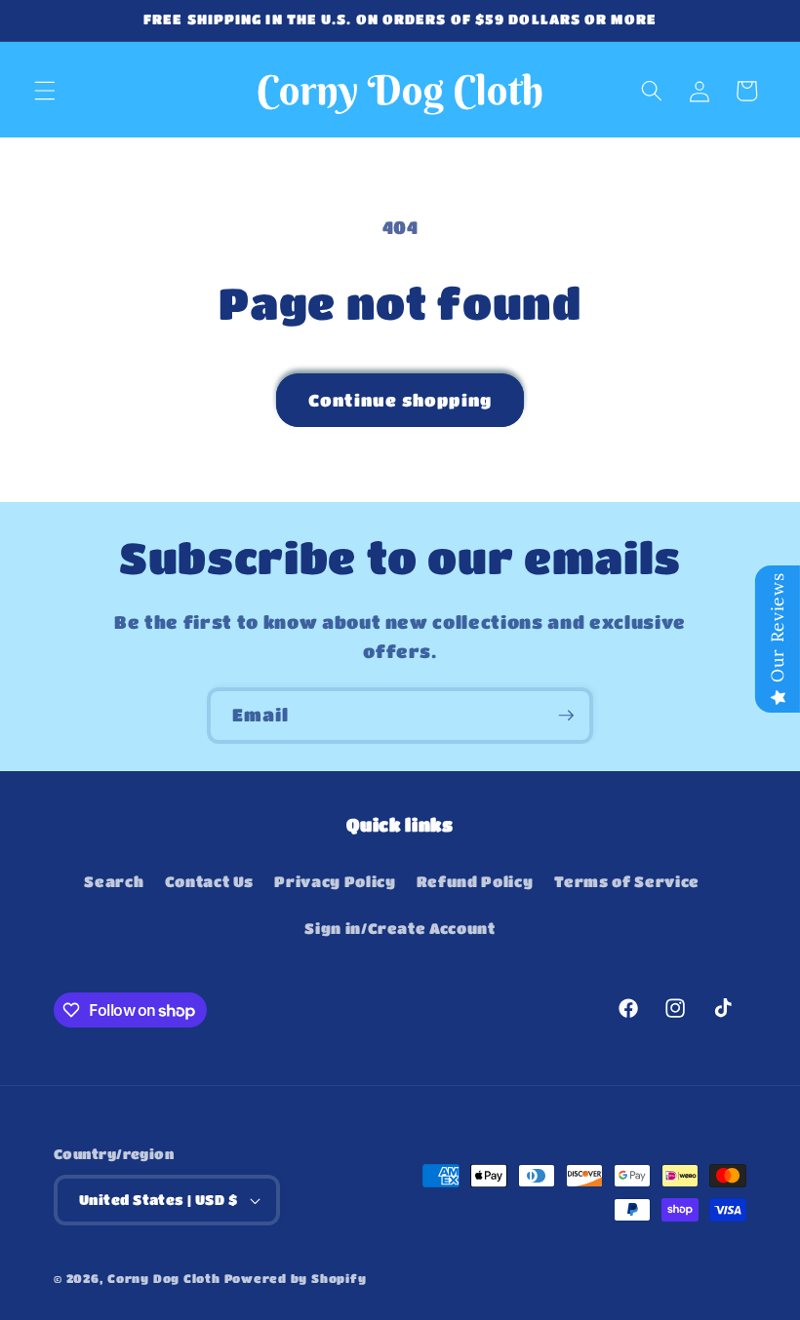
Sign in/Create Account (400, 928)
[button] (44, 90)
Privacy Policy (334, 881)
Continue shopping (400, 400)
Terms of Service (627, 881)
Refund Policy (475, 881)
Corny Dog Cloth (163, 1278)
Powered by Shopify (295, 1278)
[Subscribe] (565, 715)
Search (113, 881)
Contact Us (210, 881)
